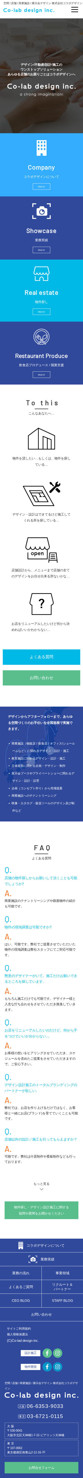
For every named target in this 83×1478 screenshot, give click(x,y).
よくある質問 (41, 657)
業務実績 (47, 1259)
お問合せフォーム (41, 1468)
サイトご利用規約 (19, 1328)
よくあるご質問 (21, 1287)
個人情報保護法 (17, 1334)
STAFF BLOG (62, 1300)
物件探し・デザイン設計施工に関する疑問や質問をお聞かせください (41, 1210)
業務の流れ (21, 1273)
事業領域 (62, 1273)
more (41, 186)
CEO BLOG (21, 1300)
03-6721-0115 (45, 1416)
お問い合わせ (41, 678)
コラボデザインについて (46, 1245)
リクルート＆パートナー (62, 1287)
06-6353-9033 (45, 1406)
